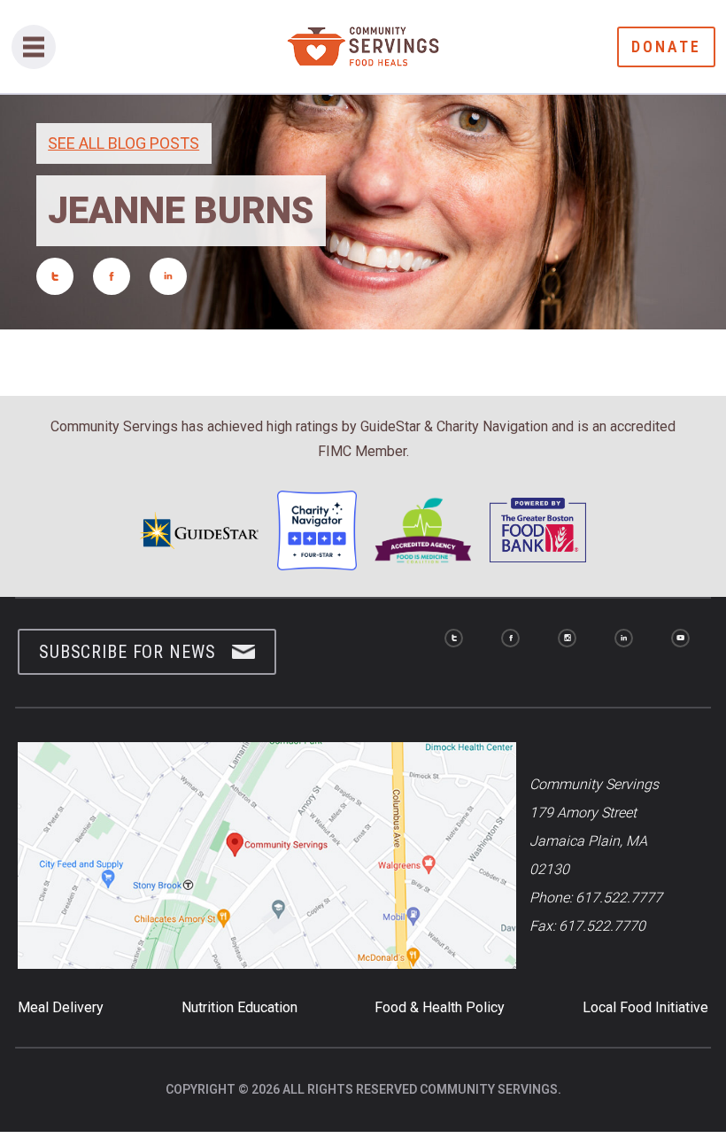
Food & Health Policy (440, 1007)
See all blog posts (123, 143)
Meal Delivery (61, 1007)
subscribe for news (127, 651)
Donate (666, 46)
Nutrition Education (239, 1007)
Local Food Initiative (645, 1007)
